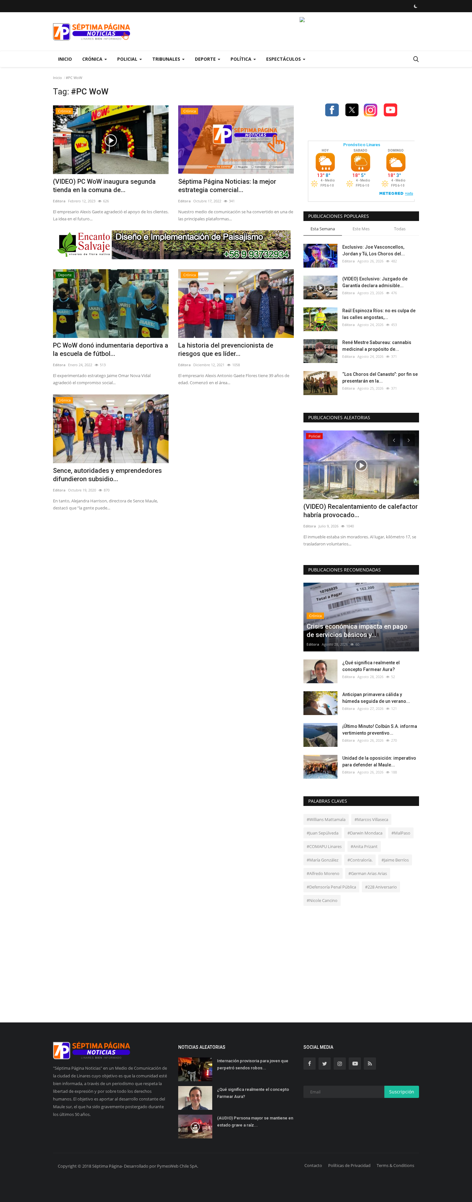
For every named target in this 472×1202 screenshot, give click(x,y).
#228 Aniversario (381, 887)
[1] (415, 6)
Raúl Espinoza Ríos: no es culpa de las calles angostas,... (378, 314)
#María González (322, 860)
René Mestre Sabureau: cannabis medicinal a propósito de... (376, 346)
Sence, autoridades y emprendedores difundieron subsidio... (107, 475)
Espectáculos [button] (284, 59)
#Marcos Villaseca (371, 819)
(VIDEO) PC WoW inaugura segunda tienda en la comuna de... (104, 186)
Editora (59, 201)
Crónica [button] (93, 59)
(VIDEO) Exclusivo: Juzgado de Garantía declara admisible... (374, 282)
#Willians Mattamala (326, 819)
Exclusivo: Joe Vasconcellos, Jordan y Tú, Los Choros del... (373, 250)
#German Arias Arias (367, 873)
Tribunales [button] (166, 59)
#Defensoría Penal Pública (331, 887)
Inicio (65, 59)
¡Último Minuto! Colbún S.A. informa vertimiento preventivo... (379, 730)
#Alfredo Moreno (323, 873)
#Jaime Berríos (395, 860)
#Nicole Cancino (322, 900)
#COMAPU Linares (324, 846)
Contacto (313, 1165)
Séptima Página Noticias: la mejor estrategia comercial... (227, 186)
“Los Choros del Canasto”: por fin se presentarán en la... (380, 378)
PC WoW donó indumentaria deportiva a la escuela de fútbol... (110, 349)
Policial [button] (128, 59)
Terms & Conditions (395, 1165)
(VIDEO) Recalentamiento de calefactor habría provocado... (360, 511)
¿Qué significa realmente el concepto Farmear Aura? (371, 666)
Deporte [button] (206, 59)
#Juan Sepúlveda (322, 833)
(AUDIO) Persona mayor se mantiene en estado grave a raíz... (255, 1121)
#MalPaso (400, 833)
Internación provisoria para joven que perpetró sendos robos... (252, 1064)
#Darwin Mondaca (364, 833)
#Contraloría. (359, 860)
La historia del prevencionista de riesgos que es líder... (225, 349)
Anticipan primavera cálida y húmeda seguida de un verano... (376, 698)
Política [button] (242, 59)
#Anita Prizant (364, 846)
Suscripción (401, 1092)
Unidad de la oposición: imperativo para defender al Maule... (379, 761)
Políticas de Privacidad (349, 1165)
